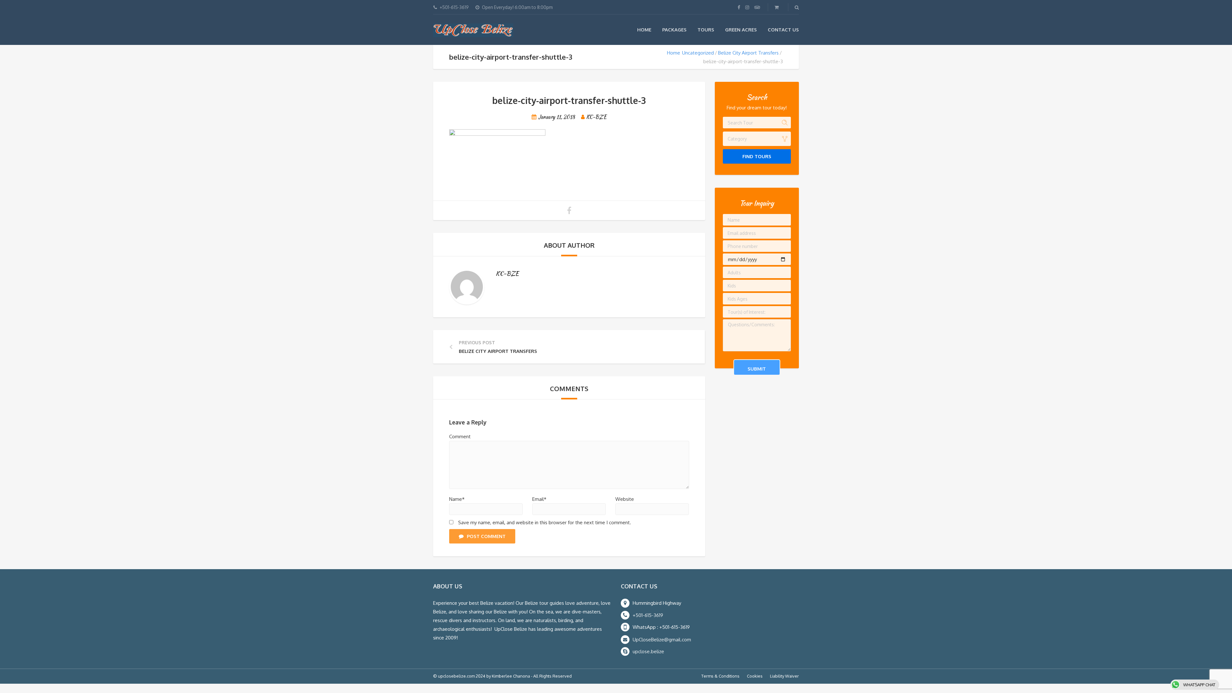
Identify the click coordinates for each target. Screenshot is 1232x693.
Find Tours (756, 156)
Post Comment (486, 536)
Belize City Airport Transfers (748, 53)
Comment (460, 436)
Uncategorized (698, 53)
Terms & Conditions (720, 676)
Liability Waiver (784, 676)
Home (644, 30)
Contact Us (783, 30)
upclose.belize (648, 651)
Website (624, 499)
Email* (539, 499)
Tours (705, 30)
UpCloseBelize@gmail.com (662, 640)
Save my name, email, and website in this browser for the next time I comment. (544, 522)
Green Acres (741, 30)
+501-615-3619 (648, 615)
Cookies (755, 676)
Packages (674, 30)
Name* (457, 499)
